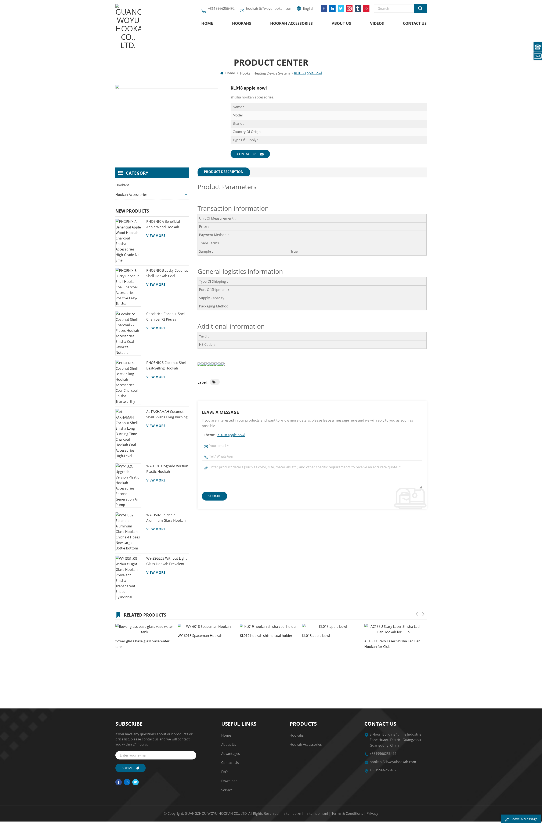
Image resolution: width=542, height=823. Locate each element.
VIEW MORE (156, 235)
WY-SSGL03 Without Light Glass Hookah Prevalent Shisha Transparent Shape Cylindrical (167, 561)
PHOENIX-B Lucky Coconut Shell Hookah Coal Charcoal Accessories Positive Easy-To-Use (167, 273)
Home (207, 23)
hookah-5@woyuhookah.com (269, 8)
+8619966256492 (221, 8)
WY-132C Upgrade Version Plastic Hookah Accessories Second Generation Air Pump (167, 469)
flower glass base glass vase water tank (142, 644)
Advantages (230, 753)
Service (227, 790)
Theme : (224, 435)
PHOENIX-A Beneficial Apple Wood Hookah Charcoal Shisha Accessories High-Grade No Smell (165, 224)
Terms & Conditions (347, 813)
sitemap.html (317, 813)
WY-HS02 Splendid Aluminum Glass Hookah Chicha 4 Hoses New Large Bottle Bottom (167, 518)
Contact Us (415, 23)
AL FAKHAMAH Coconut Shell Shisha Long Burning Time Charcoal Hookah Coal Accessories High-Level (167, 414)
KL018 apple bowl (231, 435)
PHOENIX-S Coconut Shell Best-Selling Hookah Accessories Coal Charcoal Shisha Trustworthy (167, 365)
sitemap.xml (293, 813)
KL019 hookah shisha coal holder (266, 635)
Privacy (372, 813)
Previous (417, 614)
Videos (377, 23)
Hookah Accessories (291, 23)
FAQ (224, 771)
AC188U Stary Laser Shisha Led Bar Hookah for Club (392, 644)
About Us (341, 23)
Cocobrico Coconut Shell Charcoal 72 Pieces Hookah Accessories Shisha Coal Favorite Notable (165, 316)
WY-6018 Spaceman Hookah (200, 635)
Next (423, 614)
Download (229, 781)
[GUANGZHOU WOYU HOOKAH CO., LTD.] (128, 27)
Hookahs (241, 23)
